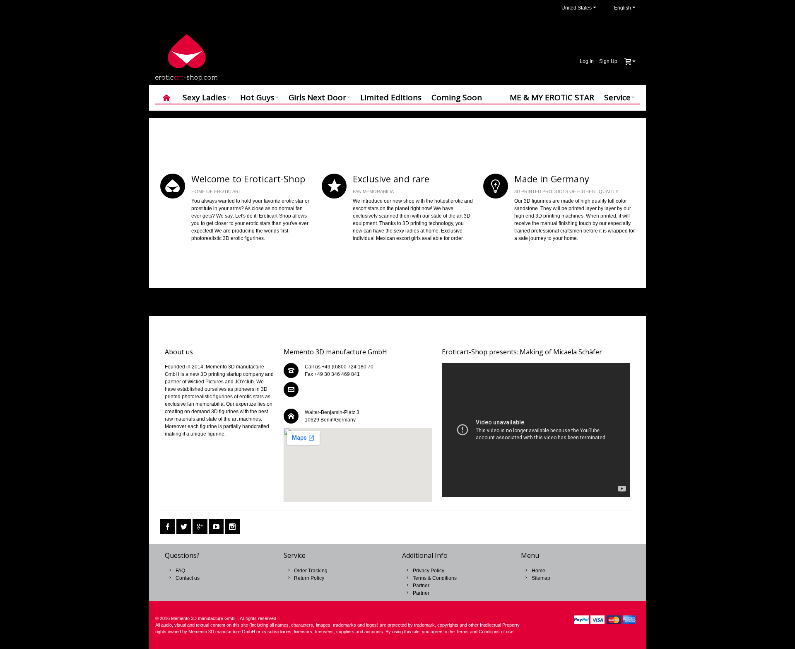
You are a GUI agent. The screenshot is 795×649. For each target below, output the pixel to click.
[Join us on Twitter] (183, 527)
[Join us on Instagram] (232, 527)
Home (538, 571)
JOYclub (244, 382)
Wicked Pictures (206, 382)
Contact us (188, 578)
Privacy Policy (428, 571)
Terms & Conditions (435, 578)
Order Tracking (311, 571)
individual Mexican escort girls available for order (408, 238)
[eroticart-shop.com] (186, 57)
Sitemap (541, 578)
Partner (421, 585)
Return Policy (309, 578)
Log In (587, 61)
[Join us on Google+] (200, 527)
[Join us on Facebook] (167, 527)
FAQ (180, 571)
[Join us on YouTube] (216, 527)
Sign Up (608, 61)
